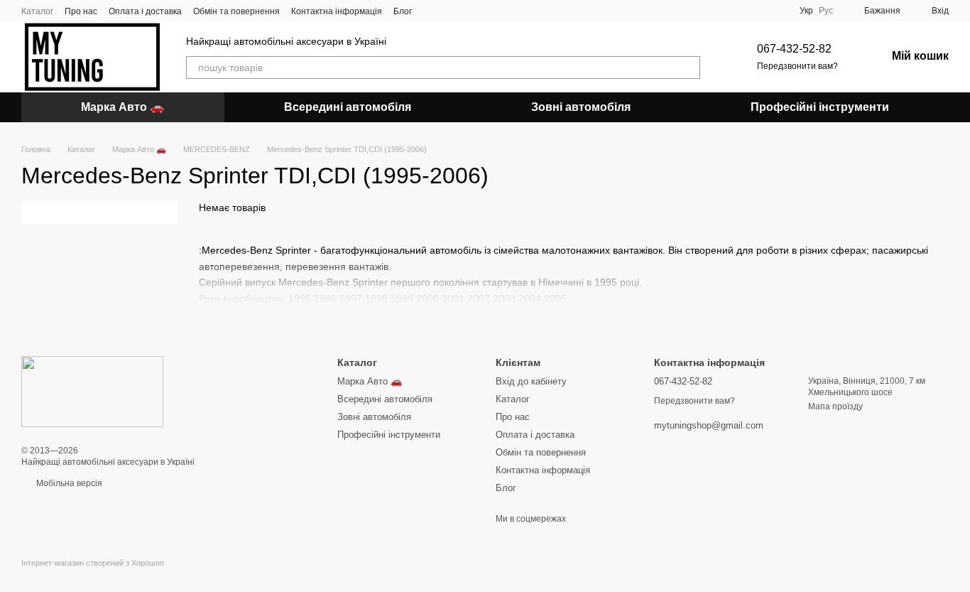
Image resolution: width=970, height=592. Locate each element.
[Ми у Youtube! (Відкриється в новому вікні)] (466, 10)
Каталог (37, 11)
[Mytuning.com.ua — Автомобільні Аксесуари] (92, 391)
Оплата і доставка (145, 11)
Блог (402, 11)
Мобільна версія (68, 483)
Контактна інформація (336, 11)
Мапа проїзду (835, 406)
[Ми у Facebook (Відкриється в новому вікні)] (431, 10)
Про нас (81, 11)
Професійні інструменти (820, 107)
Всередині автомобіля (347, 107)
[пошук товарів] (688, 67)
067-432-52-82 (794, 49)
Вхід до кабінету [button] (531, 381)
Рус (826, 10)
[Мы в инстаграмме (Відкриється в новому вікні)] (448, 10)
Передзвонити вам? (797, 66)
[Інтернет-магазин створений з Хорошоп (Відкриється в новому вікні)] (92, 575)
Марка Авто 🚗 (122, 107)
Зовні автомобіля (581, 107)
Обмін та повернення (236, 11)
